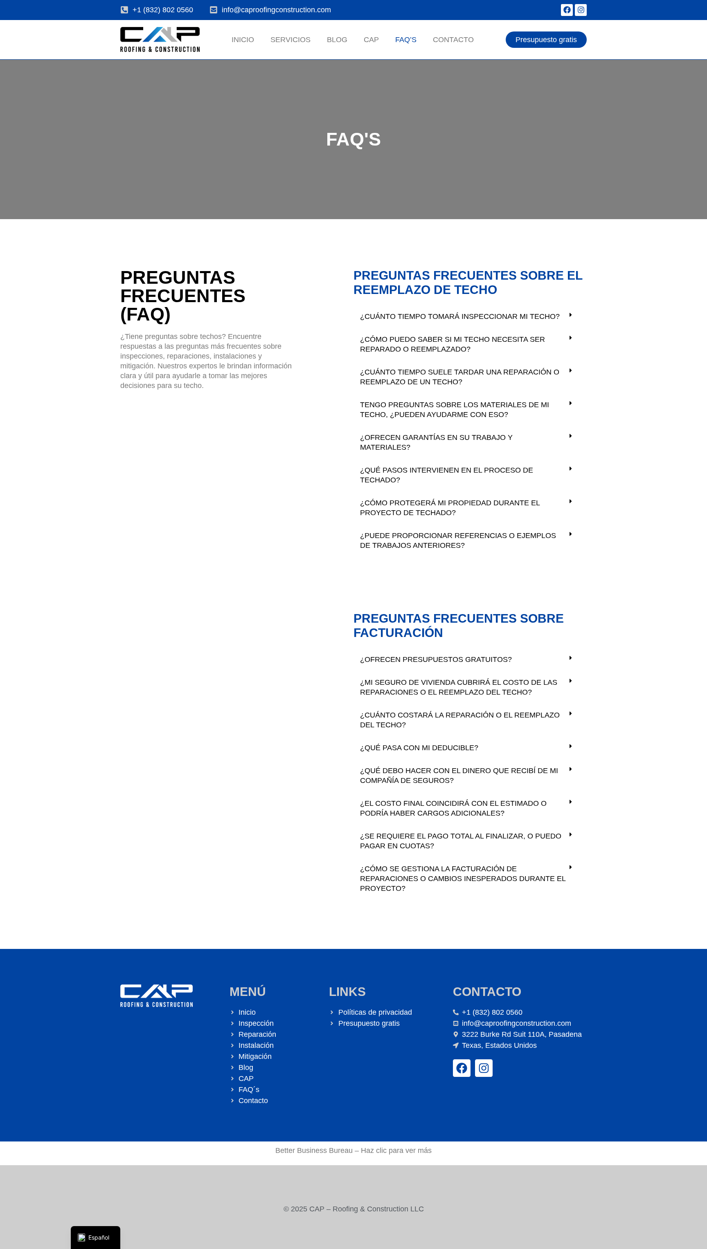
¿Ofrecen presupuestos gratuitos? (436, 659)
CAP (371, 40)
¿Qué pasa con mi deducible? (419, 748)
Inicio (243, 40)
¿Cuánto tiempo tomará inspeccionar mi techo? (460, 316)
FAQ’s (406, 40)
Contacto (453, 40)
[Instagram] (581, 10)
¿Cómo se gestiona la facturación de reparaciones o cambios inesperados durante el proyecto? (462, 878)
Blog (337, 40)
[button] (470, 316)
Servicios (290, 40)
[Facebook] (567, 10)
